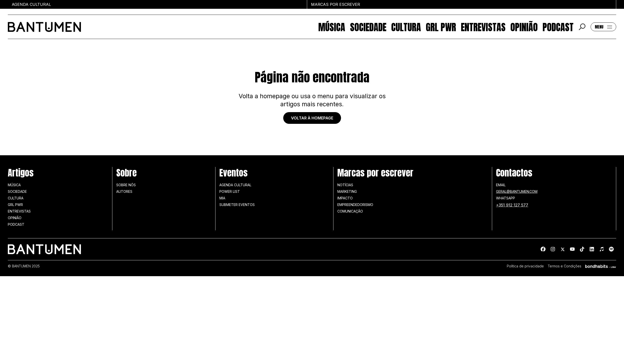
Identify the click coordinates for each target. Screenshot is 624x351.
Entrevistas (483, 27)
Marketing (347, 191)
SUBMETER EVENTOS (237, 205)
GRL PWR (441, 27)
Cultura (406, 27)
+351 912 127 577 (512, 205)
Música (331, 27)
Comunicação (350, 211)
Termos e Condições (564, 266)
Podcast (558, 27)
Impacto (345, 198)
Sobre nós (126, 185)
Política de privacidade (525, 266)
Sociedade (368, 27)
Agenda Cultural (235, 185)
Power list (229, 191)
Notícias (345, 185)
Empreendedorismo (355, 205)
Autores (124, 191)
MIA (222, 198)
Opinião (524, 27)
